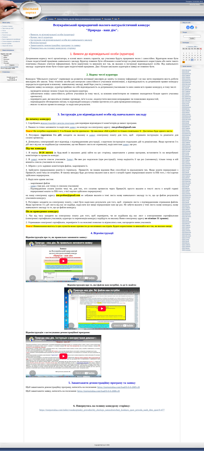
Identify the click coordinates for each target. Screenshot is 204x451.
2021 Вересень (186, 165)
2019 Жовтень (186, 135)
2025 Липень (186, 228)
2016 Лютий (185, 71)
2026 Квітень (186, 243)
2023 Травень (186, 190)
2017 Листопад (186, 100)
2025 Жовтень (186, 234)
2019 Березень (186, 124)
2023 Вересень (186, 195)
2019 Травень (186, 128)
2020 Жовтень (186, 147)
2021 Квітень (186, 158)
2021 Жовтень (186, 167)
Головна (50, 19)
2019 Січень (185, 121)
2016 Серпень (186, 78)
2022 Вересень (186, 179)
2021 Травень (186, 160)
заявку (73, 127)
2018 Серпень (186, 114)
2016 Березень (186, 73)
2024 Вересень (186, 213)
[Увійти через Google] (196, 27)
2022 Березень (186, 174)
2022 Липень (186, 177)
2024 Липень (186, 209)
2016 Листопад (186, 84)
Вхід (116, 19)
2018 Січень (185, 103)
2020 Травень (186, 142)
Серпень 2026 (192, 46)
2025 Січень (185, 218)
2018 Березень (186, 107)
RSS (201, 4)
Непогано (6, 59)
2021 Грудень (186, 168)
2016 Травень (186, 75)
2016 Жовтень (186, 82)
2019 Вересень (186, 133)
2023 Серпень (186, 193)
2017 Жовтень (186, 98)
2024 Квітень (186, 206)
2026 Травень (186, 244)
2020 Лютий (185, 138)
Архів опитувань (13, 67)
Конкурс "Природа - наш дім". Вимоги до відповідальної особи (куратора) (79, 19)
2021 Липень (186, 161)
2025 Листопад (186, 235)
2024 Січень (185, 200)
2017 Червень (186, 93)
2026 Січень (185, 239)
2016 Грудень (186, 86)
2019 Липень (186, 130)
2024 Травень (186, 207)
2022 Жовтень (186, 181)
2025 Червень (186, 227)
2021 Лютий (185, 154)
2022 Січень (185, 170)
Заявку (70, 159)
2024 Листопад (186, 216)
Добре (5, 57)
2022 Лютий (185, 172)
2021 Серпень (186, 163)
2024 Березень (186, 204)
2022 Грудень (186, 184)
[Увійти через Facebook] (192, 27)
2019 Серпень (186, 131)
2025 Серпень (186, 230)
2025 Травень (186, 225)
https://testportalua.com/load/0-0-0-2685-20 (118, 387)
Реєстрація (107, 19)
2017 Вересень (186, 96)
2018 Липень (186, 112)
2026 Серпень (186, 250)
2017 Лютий (185, 87)
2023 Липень (186, 191)
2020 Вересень (186, 146)
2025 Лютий (185, 220)
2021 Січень (185, 153)
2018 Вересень (186, 116)
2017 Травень (186, 91)
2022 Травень (186, 176)
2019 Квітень (186, 126)
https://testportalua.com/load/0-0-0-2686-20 (98, 391)
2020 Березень (186, 140)
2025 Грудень (186, 237)
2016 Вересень (186, 80)
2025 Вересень (186, 232)
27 (192, 60)
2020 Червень (186, 144)
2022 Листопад (186, 183)
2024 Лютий (185, 202)
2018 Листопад (186, 119)
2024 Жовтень (186, 214)
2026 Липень (186, 248)
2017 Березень (186, 89)
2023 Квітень (186, 188)
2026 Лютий (185, 241)
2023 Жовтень (186, 197)
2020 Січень (185, 137)
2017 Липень (186, 94)
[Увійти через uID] (188, 27)
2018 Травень (186, 110)
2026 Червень (186, 246)
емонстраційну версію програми (58, 123)
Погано (6, 61)
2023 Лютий (185, 186)
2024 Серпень (186, 211)
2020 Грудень (186, 151)
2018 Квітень (186, 108)
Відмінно (6, 55)
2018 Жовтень (186, 117)
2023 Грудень (186, 198)
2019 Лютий (185, 123)
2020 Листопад (186, 149)
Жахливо (6, 63)
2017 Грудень (186, 101)
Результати (4, 67)
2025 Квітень (186, 223)
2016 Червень (186, 77)
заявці (92, 135)
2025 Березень (186, 221)
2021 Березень (186, 156)
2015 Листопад (186, 70)
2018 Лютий (185, 105)
